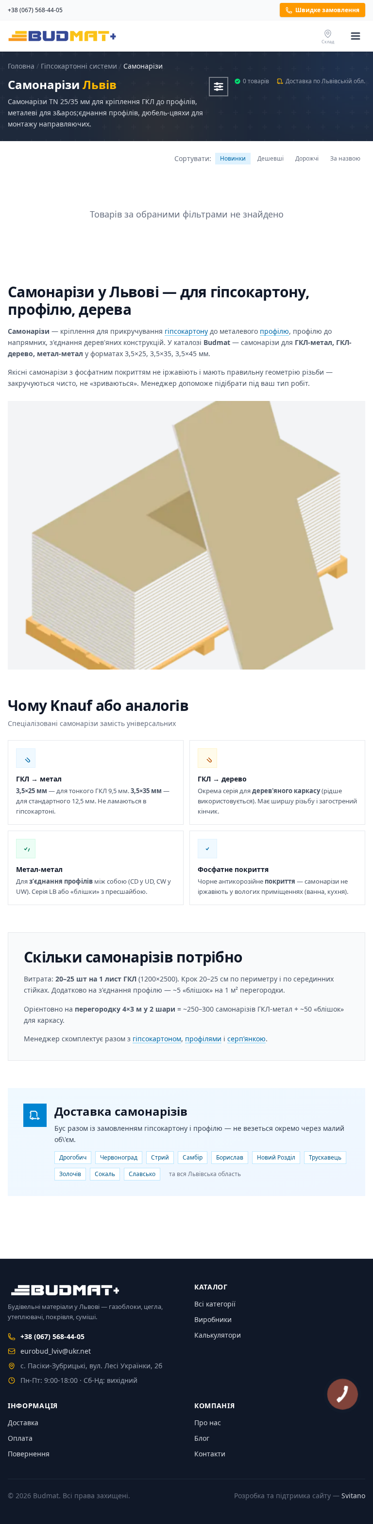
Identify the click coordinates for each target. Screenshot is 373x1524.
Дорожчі (307, 158)
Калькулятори (217, 1335)
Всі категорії (215, 1303)
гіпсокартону (186, 331)
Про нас (207, 1422)
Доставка (23, 1422)
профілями (203, 1039)
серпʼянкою (246, 1039)
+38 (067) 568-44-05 (35, 10)
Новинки (233, 158)
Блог (201, 1438)
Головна (21, 66)
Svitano (353, 1495)
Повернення (29, 1453)
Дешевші (270, 158)
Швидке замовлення (327, 10)
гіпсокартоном (157, 1039)
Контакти (209, 1453)
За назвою (345, 158)
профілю (274, 331)
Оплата (20, 1438)
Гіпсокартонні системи (79, 66)
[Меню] (355, 36)
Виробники (213, 1319)
